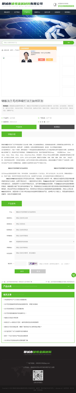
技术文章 (47, 12)
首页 (11, 50)
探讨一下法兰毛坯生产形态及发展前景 (16, 336)
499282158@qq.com (43, 363)
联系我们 (67, 12)
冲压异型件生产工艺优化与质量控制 (15, 299)
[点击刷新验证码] (33, 263)
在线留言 (57, 12)
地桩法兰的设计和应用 (11, 317)
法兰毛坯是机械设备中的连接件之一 (15, 313)
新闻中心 (37, 12)
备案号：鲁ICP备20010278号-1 (45, 388)
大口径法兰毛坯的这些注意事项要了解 (16, 340)
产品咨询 (19, 127)
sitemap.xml (58, 388)
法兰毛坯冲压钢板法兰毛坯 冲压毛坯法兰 (63, 281)
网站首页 (7, 12)
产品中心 (27, 12)
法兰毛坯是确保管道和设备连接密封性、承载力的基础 (21, 304)
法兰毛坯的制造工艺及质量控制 (14, 308)
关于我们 (17, 12)
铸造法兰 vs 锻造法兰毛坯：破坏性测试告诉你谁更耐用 (21, 322)
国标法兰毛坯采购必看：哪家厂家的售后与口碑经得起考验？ (23, 327)
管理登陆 (39, 390)
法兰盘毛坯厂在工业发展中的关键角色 (16, 331)
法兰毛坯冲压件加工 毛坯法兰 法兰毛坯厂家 (19, 281)
